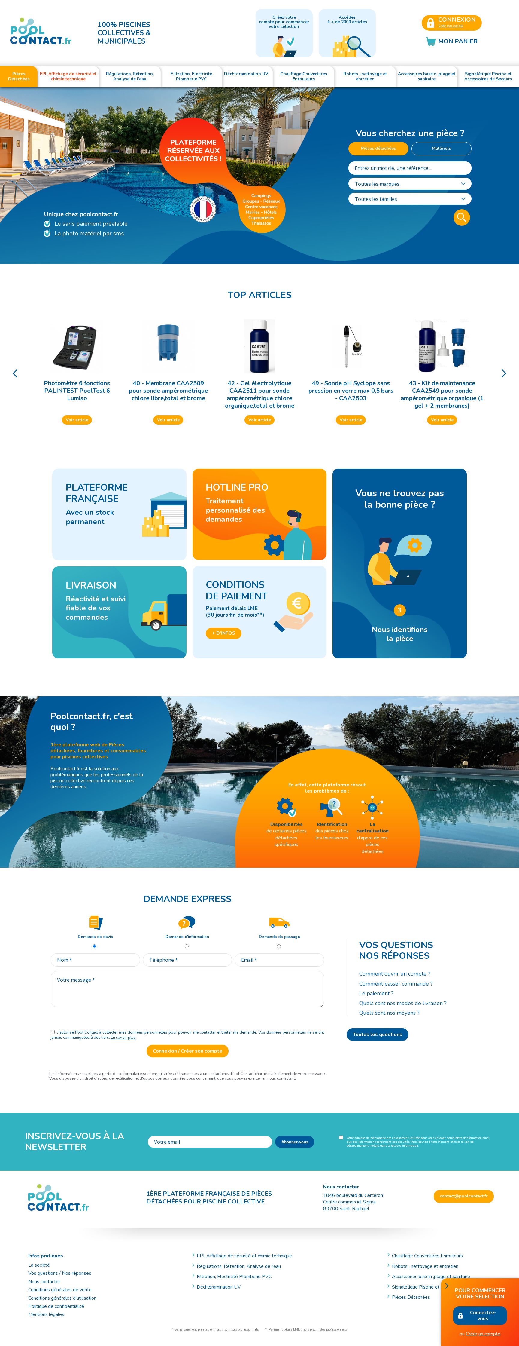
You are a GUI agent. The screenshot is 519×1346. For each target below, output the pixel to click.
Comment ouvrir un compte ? (394, 973)
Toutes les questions (377, 1034)
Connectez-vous (483, 1315)
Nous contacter (44, 1281)
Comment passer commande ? (396, 983)
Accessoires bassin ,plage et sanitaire (431, 1276)
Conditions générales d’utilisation (62, 1298)
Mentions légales (46, 1314)
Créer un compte (483, 1334)
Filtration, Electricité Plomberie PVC (234, 1276)
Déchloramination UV (221, 1287)
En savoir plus (123, 1037)
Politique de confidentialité (56, 1306)
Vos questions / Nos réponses (59, 1273)
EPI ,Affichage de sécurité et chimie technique (244, 1255)
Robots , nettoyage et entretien (425, 1266)
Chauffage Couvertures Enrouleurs (427, 1255)
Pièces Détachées (411, 1297)
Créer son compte (450, 25)
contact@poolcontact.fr (464, 1196)
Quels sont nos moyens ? (389, 1012)
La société (39, 1265)
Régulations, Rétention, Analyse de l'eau (239, 1266)
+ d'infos (223, 633)
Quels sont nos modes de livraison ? (403, 1003)
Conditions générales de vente (60, 1289)
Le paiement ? (376, 993)
